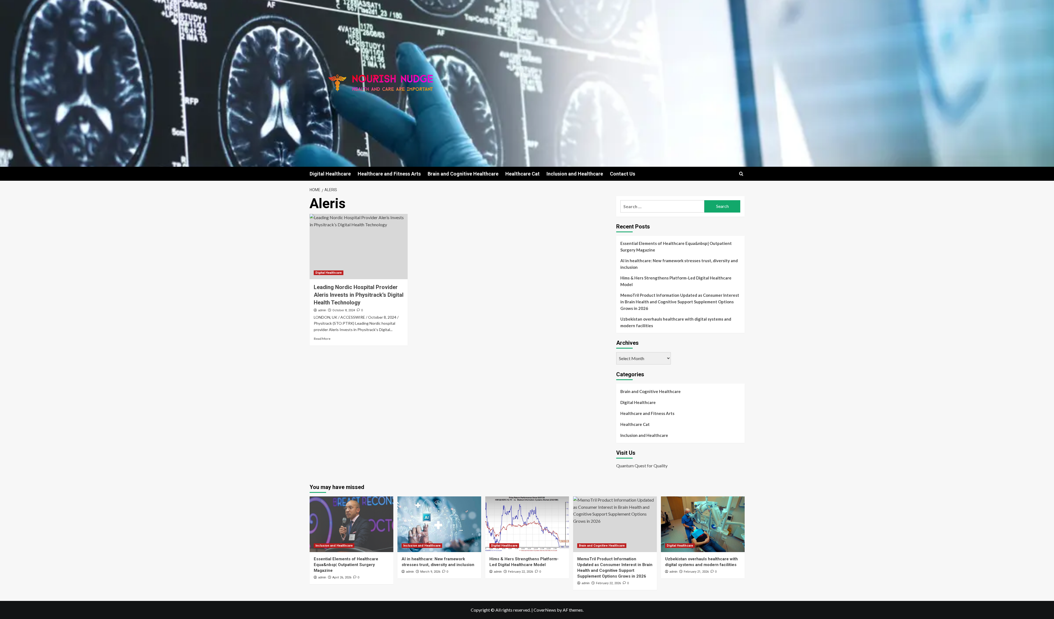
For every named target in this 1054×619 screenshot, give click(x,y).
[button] (741, 174)
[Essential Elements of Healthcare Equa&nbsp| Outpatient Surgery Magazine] (351, 524)
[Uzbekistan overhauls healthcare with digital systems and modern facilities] (703, 524)
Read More (322, 339)
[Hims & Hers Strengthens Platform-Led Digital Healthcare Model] (527, 524)
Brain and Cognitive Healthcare (463, 174)
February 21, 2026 (696, 571)
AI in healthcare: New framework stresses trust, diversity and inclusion (679, 264)
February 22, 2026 (520, 571)
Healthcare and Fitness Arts (389, 174)
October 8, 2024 (343, 310)
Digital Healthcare (330, 174)
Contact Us (622, 174)
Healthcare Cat (522, 174)
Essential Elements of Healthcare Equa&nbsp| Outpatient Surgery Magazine (676, 246)
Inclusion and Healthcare (574, 174)
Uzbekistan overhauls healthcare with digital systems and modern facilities (675, 322)
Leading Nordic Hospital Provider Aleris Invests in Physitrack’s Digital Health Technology (358, 295)
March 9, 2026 (430, 571)
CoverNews (545, 609)
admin (322, 310)
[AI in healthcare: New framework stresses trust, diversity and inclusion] (439, 524)
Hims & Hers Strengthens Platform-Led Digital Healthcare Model (675, 281)
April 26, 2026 (341, 577)
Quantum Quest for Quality (642, 465)
